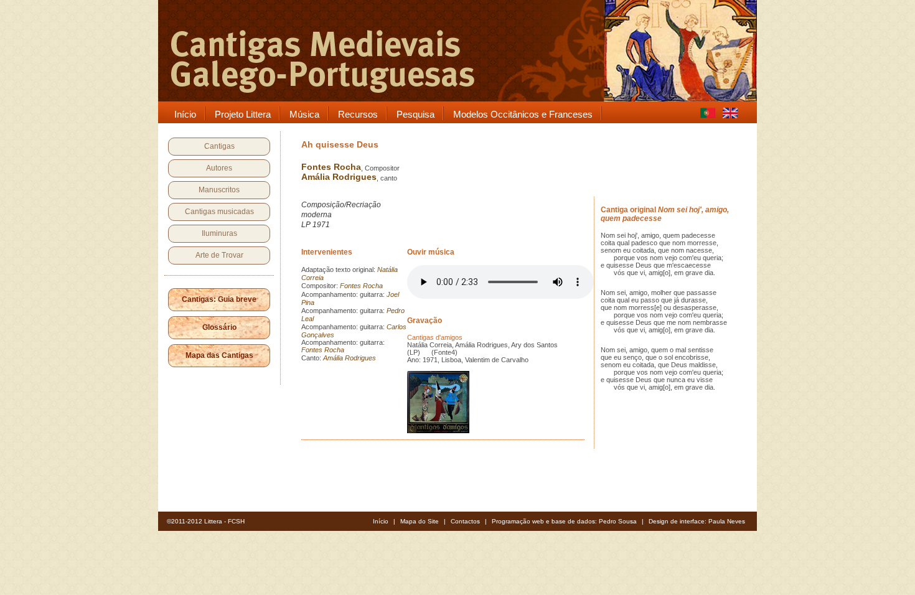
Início (380, 521)
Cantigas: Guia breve (219, 299)
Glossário (219, 327)
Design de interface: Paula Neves (697, 521)
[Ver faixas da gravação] (438, 430)
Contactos (465, 521)
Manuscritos (219, 189)
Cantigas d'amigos (434, 337)
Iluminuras (219, 233)
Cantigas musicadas (219, 211)
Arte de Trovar (219, 255)
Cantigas (219, 146)
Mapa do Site (419, 521)
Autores (219, 168)
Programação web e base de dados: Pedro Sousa (564, 521)
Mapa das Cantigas (219, 355)
